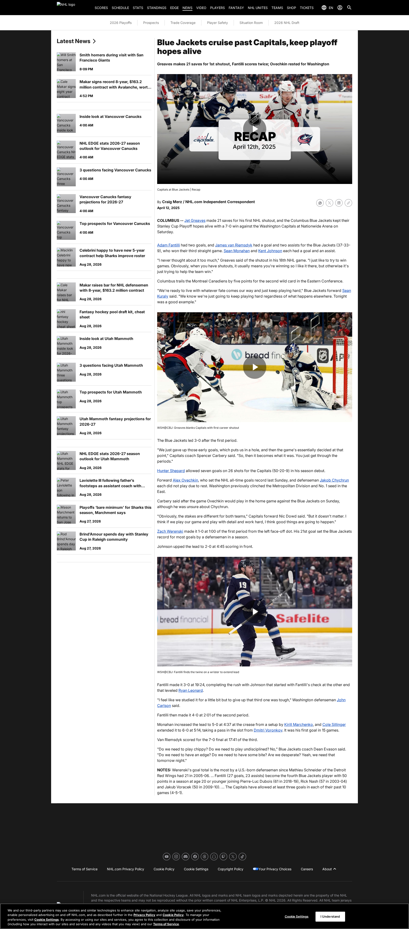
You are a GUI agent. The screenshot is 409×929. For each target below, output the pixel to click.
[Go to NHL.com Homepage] (74, 7)
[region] (204, 916)
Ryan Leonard (190, 690)
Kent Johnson (270, 250)
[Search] (349, 7)
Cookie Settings (46, 919)
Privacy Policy (144, 915)
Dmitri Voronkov (268, 730)
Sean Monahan (237, 250)
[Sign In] (340, 7)
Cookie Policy (173, 915)
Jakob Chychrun (334, 480)
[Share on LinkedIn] (339, 203)
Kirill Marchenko (298, 724)
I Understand (330, 916)
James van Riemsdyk (233, 245)
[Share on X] (329, 203)
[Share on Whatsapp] (320, 203)
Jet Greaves (194, 220)
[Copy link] (348, 203)
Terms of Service (166, 924)
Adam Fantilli (168, 245)
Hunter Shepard (171, 470)
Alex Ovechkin (185, 480)
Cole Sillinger (334, 724)
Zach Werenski (170, 531)
